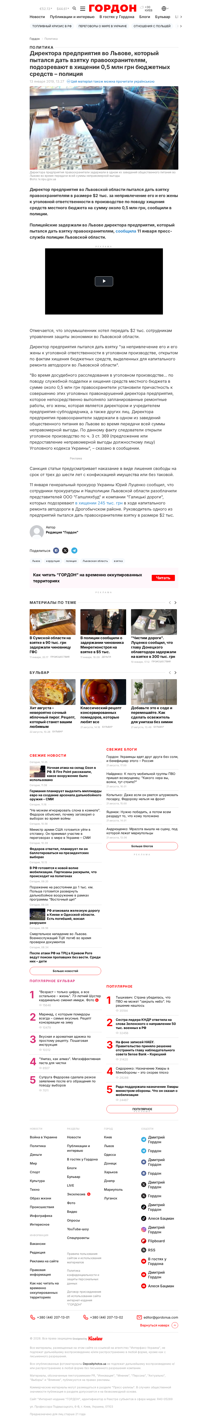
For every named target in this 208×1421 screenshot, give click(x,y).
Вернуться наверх (154, 1325)
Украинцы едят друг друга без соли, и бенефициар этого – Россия (142, 759)
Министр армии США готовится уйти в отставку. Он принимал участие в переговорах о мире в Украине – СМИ (61, 833)
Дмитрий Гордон (156, 1139)
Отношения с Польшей (152, 26)
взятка (118, 560)
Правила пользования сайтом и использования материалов (84, 1258)
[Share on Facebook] (56, 550)
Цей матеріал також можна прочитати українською (113, 81)
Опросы (73, 1220)
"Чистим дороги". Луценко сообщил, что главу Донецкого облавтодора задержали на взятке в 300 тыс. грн (153, 647)
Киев (108, 1137)
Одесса (110, 1155)
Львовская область (95, 560)
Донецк (110, 1163)
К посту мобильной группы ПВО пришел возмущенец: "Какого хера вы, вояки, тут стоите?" (140, 778)
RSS (151, 1250)
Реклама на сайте (44, 1261)
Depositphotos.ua (94, 1363)
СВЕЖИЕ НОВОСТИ (48, 755)
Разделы (73, 1128)
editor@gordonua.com (161, 1317)
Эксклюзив (76, 1194)
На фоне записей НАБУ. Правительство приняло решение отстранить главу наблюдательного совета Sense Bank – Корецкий (145, 1048)
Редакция (37, 1252)
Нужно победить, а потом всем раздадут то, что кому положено (138, 814)
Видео (72, 1212)
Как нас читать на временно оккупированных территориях (44, 1290)
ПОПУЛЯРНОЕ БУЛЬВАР (52, 981)
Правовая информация (40, 1272)
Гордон (35, 38)
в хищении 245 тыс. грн (99, 503)
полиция (71, 560)
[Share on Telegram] (74, 550)
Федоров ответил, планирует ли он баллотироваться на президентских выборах (59, 853)
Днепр (109, 1181)
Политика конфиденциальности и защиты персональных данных (83, 1277)
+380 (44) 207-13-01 (53, 1317)
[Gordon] (112, 8)
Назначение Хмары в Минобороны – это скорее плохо (143, 1070)
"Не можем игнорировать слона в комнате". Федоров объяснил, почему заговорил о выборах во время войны (65, 814)
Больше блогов (142, 846)
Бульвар (162, 17)
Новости (37, 17)
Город (108, 1128)
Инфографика (41, 1216)
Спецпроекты (78, 1238)
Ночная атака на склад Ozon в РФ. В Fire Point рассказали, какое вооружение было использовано (63, 774)
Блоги (144, 17)
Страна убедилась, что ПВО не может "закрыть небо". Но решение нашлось (143, 1001)
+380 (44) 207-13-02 (106, 1317)
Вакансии (38, 1244)
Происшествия (59, 657)
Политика (51, 38)
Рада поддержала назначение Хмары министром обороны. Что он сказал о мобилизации (147, 1091)
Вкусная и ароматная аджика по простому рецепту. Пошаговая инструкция (65, 1040)
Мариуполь (113, 1189)
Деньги (106, 657)
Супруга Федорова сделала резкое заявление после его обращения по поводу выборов (67, 1081)
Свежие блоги (121, 749)
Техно (35, 1189)
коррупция (53, 560)
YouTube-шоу (78, 1229)
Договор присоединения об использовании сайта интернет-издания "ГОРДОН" (84, 1298)
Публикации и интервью (72, 17)
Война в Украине (43, 1137)
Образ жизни (40, 1198)
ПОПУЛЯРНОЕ (119, 986)
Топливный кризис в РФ (52, 26)
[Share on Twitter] (65, 550)
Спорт (35, 1172)
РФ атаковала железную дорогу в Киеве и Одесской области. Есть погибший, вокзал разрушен (65, 916)
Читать (163, 577)
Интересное (39, 1224)
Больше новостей (65, 971)
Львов (36, 560)
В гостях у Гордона (117, 17)
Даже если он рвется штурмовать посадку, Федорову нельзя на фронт (142, 797)
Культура (37, 1181)
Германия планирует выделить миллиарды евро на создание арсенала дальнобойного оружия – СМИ (66, 795)
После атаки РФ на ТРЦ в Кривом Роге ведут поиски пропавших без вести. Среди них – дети (65, 957)
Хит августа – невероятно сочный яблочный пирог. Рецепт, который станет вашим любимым (52, 717)
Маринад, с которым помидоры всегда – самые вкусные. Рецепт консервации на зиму (65, 1018)
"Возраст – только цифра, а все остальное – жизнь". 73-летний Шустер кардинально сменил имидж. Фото (70, 996)
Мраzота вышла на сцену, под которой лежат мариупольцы (142, 831)
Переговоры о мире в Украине (103, 26)
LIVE (70, 1185)
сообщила (126, 231)
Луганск (110, 1198)
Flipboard (156, 1241)
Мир (33, 1163)
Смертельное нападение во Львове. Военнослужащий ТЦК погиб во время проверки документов (60, 938)
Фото (71, 1203)
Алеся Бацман (161, 1218)
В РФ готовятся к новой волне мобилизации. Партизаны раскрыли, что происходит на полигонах (63, 872)
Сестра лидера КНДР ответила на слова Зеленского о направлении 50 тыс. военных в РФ (146, 1024)
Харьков (111, 1172)
